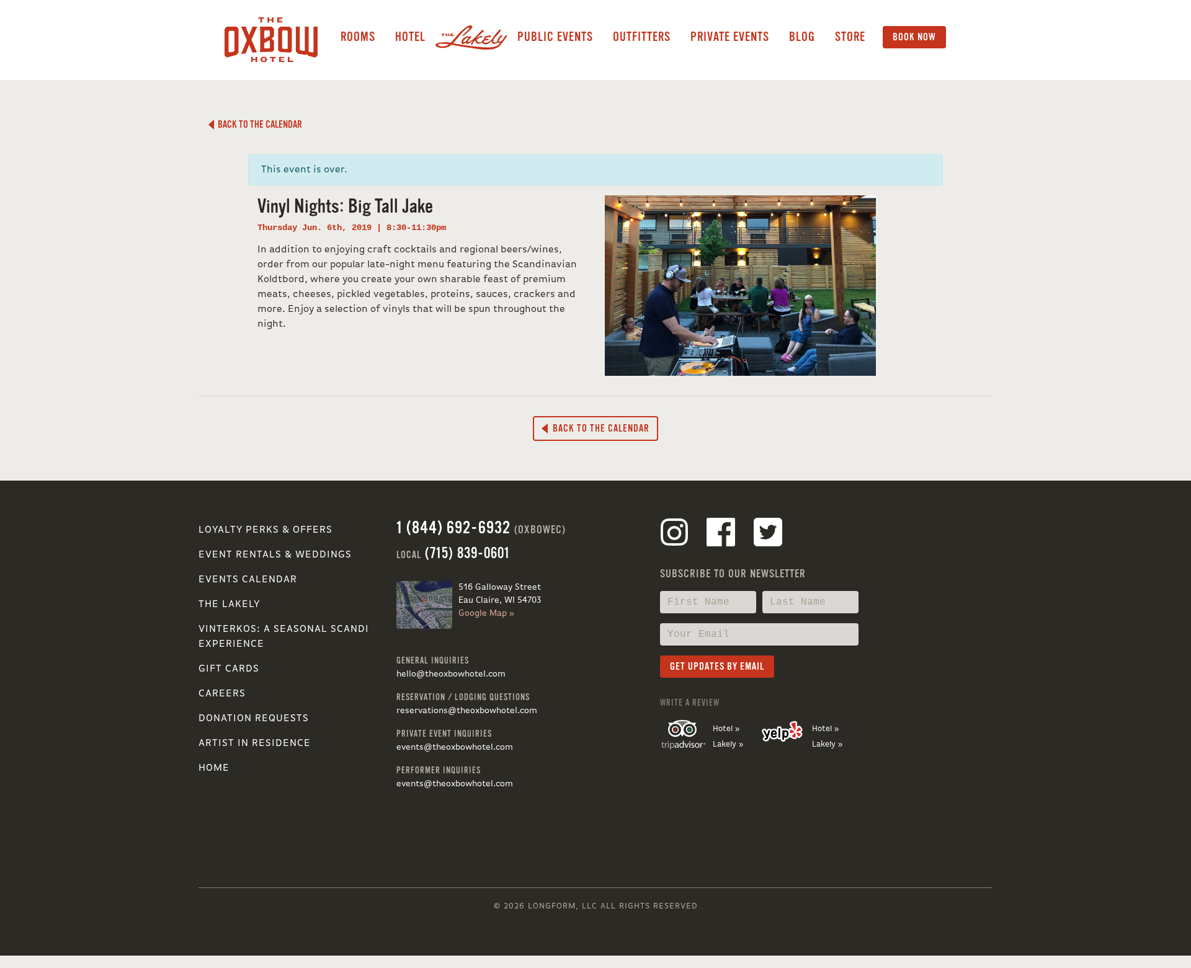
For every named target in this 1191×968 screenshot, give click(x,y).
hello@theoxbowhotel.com (451, 674)
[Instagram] (674, 534)
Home (214, 768)
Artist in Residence (254, 743)
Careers (222, 694)
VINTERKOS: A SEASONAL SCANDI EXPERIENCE (283, 636)
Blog (802, 37)
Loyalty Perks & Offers (265, 530)
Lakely (471, 37)
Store (850, 37)
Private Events (729, 37)
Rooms (358, 37)
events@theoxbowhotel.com (454, 747)
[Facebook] (721, 534)
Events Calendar (247, 580)
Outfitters (642, 37)
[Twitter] (768, 534)
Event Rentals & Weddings (275, 555)
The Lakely (229, 605)
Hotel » (726, 729)
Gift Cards (228, 669)
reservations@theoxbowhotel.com (466, 710)
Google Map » (486, 613)
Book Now (914, 37)
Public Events (555, 37)
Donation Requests (253, 719)
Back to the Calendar (258, 124)
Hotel (410, 37)
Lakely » (728, 744)
